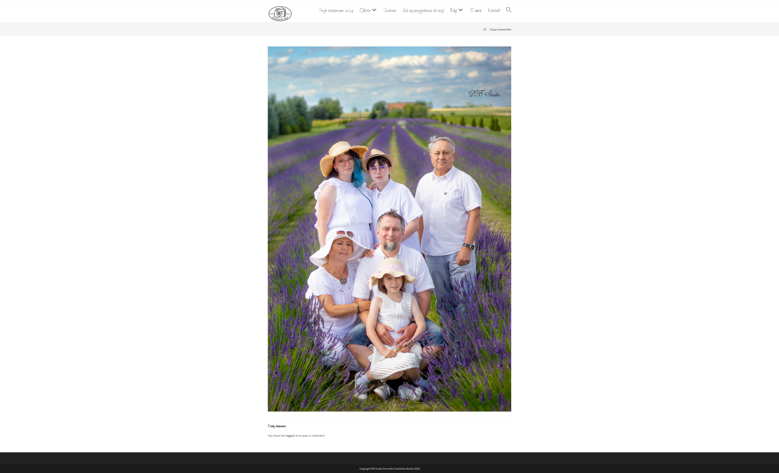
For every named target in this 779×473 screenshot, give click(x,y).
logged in (292, 436)
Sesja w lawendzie (500, 29)
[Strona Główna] (484, 29)
